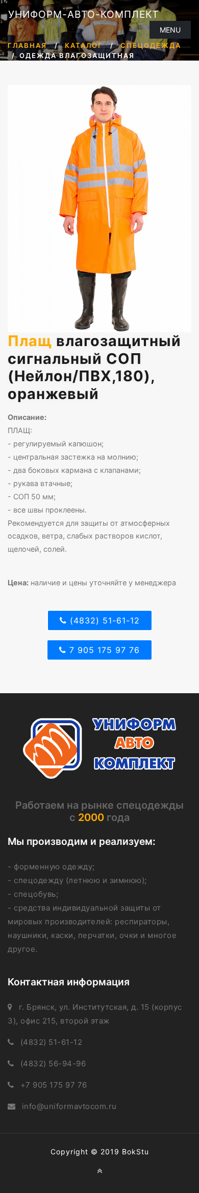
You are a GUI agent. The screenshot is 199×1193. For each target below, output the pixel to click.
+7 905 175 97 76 (53, 1085)
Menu (170, 29)
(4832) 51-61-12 (103, 620)
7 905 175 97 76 (103, 650)
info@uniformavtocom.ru (69, 1106)
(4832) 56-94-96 (53, 1063)
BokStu (135, 1151)
